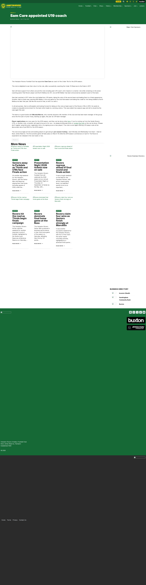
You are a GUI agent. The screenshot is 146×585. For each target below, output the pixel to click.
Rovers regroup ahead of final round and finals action (63, 167)
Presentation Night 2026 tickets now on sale (41, 166)
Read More (16, 190)
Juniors (141, 6)
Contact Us (22, 520)
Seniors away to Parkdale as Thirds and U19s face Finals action (20, 167)
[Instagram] (130, 1)
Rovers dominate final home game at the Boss (41, 218)
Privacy (15, 520)
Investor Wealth (124, 293)
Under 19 (12, 12)
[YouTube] (144, 312)
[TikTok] (136, 1)
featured (15, 139)
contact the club (79, 123)
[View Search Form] (123, 1)
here (69, 121)
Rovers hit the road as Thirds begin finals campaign (19, 218)
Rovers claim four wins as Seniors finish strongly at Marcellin (63, 219)
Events (37, 160)
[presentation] (20, 151)
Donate (118, 1)
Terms (9, 520)
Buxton (121, 304)
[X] (133, 1)
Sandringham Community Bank (125, 299)
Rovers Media (15, 19)
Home (3, 520)
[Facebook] (127, 1)
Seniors (15, 160)
